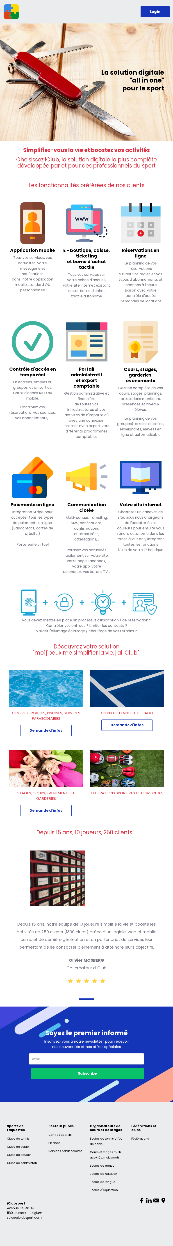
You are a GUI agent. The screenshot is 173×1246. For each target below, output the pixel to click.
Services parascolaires (65, 1151)
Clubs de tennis (18, 1138)
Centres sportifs (60, 1135)
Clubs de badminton (22, 1163)
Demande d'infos (46, 730)
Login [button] (155, 11)
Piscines (54, 1143)
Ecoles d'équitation (104, 1190)
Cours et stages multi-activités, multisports (106, 1155)
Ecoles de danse (102, 1165)
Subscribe (87, 1073)
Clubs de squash (19, 1155)
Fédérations (140, 1138)
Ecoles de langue (102, 1182)
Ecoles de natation (103, 1174)
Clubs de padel (18, 1147)
